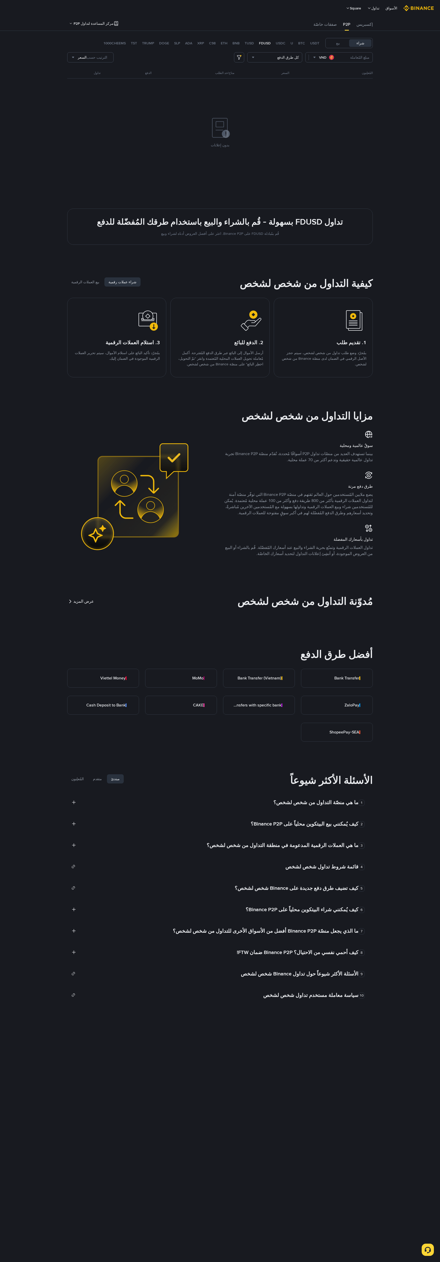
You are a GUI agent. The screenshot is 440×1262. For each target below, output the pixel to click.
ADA (188, 43)
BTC (301, 43)
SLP (177, 43)
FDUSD (265, 43)
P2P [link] (346, 24)
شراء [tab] (360, 43)
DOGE (164, 43)
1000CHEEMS (114, 43)
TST (134, 43)
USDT (314, 43)
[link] (337, 678)
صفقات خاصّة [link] (325, 24)
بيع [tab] (338, 43)
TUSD (249, 43)
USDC (280, 43)
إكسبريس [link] (364, 24)
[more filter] (239, 57)
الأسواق (391, 8)
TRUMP (148, 43)
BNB (236, 43)
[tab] (364, 24)
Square (355, 8)
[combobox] (324, 57)
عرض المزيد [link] (83, 601)
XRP (200, 43)
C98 (212, 43)
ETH (224, 43)
